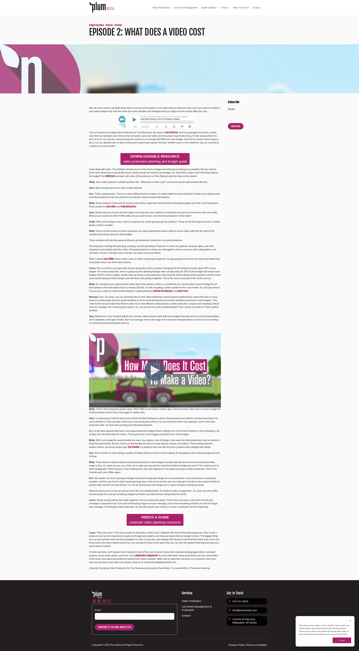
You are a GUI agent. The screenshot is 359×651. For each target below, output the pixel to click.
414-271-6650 (240, 601)
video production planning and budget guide (155, 158)
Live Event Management (185, 7)
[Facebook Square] (94, 601)
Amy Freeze (183, 291)
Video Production (161, 7)
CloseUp (118, 25)
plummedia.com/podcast (146, 555)
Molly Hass (110, 176)
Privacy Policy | (237, 645)
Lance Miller (108, 258)
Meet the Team (241, 7)
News (224, 7)
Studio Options (208, 7)
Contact (256, 7)
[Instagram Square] (99, 601)
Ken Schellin (133, 447)
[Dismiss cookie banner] (350, 620)
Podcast (109, 25)
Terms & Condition (256, 645)
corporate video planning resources (155, 519)
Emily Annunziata (128, 206)
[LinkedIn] (104, 601)
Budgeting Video (96, 25)
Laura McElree (171, 132)
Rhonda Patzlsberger (163, 291)
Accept (342, 640)
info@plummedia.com (244, 610)
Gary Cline (111, 206)
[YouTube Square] (109, 601)
